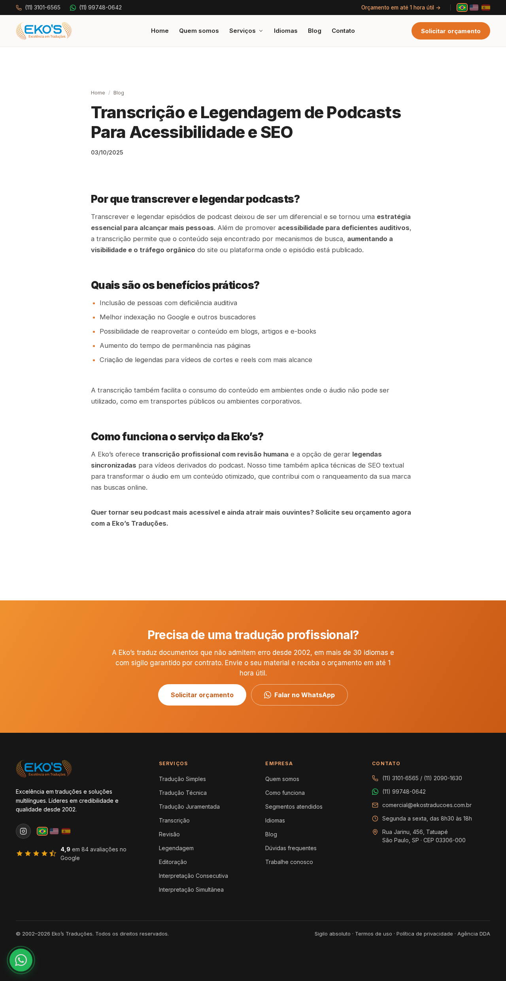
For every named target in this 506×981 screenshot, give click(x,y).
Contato (343, 30)
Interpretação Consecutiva (193, 875)
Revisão (169, 834)
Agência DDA (473, 933)
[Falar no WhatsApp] (20, 960)
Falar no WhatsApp (304, 695)
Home (160, 30)
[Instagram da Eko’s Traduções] (23, 831)
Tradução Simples (182, 778)
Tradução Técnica (183, 792)
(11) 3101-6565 (42, 7)
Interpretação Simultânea (191, 889)
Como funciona (285, 792)
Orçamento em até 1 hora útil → (401, 7)
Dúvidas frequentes (291, 848)
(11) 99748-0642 (100, 7)
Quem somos (199, 30)
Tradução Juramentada (189, 806)
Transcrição (174, 820)
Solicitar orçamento (451, 31)
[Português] (462, 7)
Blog (314, 30)
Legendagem (176, 848)
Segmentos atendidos (294, 806)
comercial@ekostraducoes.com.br (427, 805)
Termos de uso (373, 933)
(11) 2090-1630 (443, 778)
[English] (474, 7)
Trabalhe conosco (289, 861)
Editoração (173, 861)
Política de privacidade (424, 933)
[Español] (485, 7)
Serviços (242, 30)
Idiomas (286, 30)
